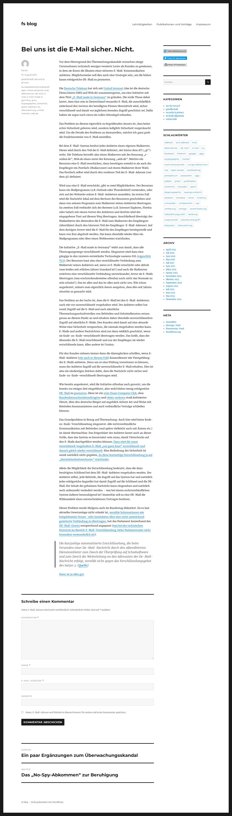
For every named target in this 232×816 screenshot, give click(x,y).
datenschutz (27, 93)
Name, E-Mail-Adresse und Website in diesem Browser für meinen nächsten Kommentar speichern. (76, 712)
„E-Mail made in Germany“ (89, 97)
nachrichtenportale (174, 164)
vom (107, 393)
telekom (32, 107)
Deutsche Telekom (75, 88)
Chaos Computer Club (123, 393)
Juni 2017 (170, 266)
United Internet (113, 88)
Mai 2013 (170, 296)
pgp (197, 175)
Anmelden (171, 322)
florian (24, 70)
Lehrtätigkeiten (142, 24)
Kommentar (30, 617)
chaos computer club (38, 90)
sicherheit (42, 103)
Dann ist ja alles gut (71, 574)
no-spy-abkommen (198, 164)
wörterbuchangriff (190, 219)
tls (39, 107)
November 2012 (173, 299)
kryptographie (28, 103)
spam (24, 107)
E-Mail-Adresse (32, 680)
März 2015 (171, 269)
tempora (180, 197)
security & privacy (175, 112)
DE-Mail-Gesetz (69, 525)
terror (191, 197)
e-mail (195, 148)
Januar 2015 (172, 272)
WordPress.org (173, 332)
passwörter (186, 175)
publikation (190, 181)
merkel (186, 159)
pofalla (168, 181)
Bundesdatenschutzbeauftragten (80, 397)
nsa (166, 170)
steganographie (172, 192)
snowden (182, 186)
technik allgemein (175, 116)
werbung (192, 214)
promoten (80, 393)
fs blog (29, 23)
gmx (34, 100)
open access (177, 170)
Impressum (203, 24)
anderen (120, 397)
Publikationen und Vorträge (174, 24)
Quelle (83, 565)
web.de (34, 113)
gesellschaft (27, 79)
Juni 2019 (170, 256)
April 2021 (171, 249)
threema (201, 197)
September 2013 (174, 282)
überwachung (28, 110)
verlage (183, 208)
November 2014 (173, 276)
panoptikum (171, 175)
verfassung (170, 208)
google (192, 153)
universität (171, 119)
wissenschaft (171, 219)
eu (203, 148)
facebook (169, 153)
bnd (194, 142)
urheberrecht (185, 203)
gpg (201, 153)
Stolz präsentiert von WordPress (47, 802)
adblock (168, 142)
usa (197, 203)
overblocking (193, 170)
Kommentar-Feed (175, 328)
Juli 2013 (170, 289)
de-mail (39, 93)
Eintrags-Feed (173, 325)
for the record (173, 106)
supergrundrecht (193, 192)
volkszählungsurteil (174, 214)
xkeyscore (169, 225)
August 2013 (172, 286)
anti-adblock (182, 142)
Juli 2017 (170, 263)
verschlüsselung (198, 208)
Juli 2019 (170, 253)
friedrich (181, 153)
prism (178, 181)
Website (26, 696)
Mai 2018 (170, 259)
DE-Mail (64, 393)
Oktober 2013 (172, 279)
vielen (110, 397)
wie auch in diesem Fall (93, 357)
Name (25, 665)
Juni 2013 (170, 292)
